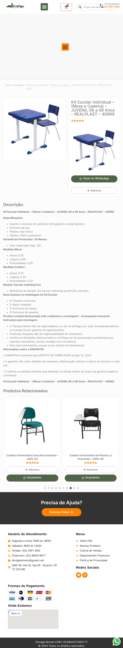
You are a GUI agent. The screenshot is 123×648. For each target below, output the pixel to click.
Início (8, 85)
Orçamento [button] (36, 477)
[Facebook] (78, 575)
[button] (44, 6)
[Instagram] (85, 575)
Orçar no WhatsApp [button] (96, 178)
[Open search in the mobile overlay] (93, 7)
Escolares (18, 85)
